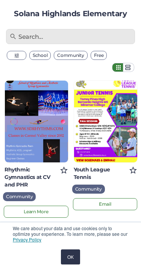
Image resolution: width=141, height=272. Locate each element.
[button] (16, 55)
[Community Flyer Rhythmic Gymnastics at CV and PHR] (36, 121)
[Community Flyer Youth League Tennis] (106, 121)
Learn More (36, 211)
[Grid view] (117, 67)
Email (105, 204)
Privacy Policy (27, 239)
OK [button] (70, 257)
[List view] (128, 67)
